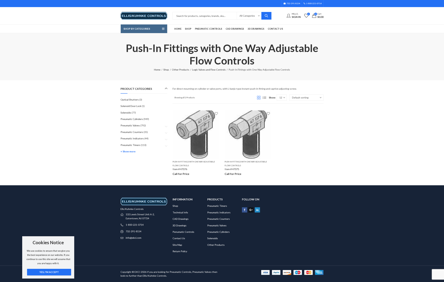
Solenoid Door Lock (131, 106)
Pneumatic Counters (132, 132)
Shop (166, 69)
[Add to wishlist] (216, 113)
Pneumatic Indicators (132, 138)
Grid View (259, 97)
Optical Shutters (130, 99)
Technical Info (180, 212)
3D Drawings (179, 225)
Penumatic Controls (183, 231)
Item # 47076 (180, 169)
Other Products (180, 69)
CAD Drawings (181, 218)
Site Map (177, 244)
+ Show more (128, 151)
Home (157, 69)
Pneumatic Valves (130, 125)
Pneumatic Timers (130, 145)
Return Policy (180, 251)
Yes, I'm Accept (49, 272)
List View (264, 97)
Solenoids (126, 112)
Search (266, 16)
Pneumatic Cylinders (132, 119)
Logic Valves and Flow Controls (209, 69)
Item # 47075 (232, 169)
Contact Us (179, 238)
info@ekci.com (133, 237)
